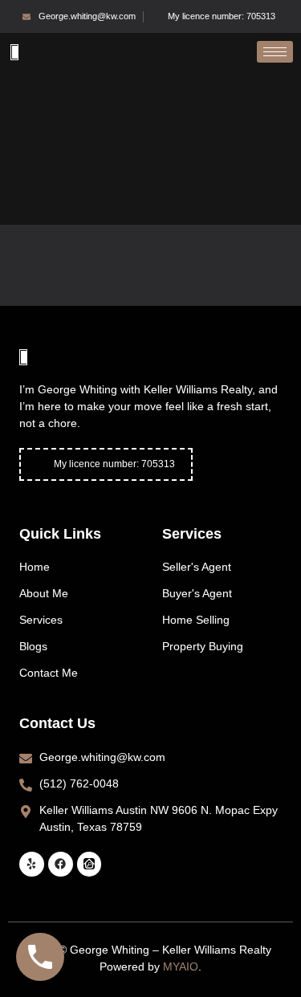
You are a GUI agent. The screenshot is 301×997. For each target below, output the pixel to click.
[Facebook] (60, 864)
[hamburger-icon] (275, 52)
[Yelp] (31, 864)
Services (192, 534)
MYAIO (180, 966)
